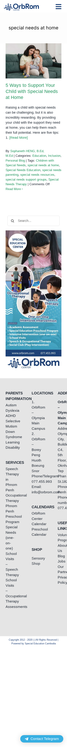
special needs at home (43, 165)
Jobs (59, 561)
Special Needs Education (23, 170)
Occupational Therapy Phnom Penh (7, 503)
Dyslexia (7, 410)
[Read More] (18, 137)
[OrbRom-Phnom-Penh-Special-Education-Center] (21, 5)
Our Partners (59, 569)
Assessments (7, 607)
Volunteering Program (59, 537)
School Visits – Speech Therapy (7, 564)
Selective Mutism (7, 423)
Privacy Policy (59, 580)
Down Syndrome (7, 434)
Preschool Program (7, 519)
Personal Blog (15, 160)
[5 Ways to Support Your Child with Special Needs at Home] (33, 60)
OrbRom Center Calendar (33, 518)
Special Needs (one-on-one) (7, 537)
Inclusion (54, 156)
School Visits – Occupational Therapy (7, 590)
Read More (13, 189)
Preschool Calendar (33, 532)
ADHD (7, 416)
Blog (59, 556)
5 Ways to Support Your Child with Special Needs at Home (33, 52)
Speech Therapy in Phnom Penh (7, 479)
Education (39, 156)
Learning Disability (7, 445)
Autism (7, 405)
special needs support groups (26, 179)
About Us (59, 548)
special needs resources (37, 174)
